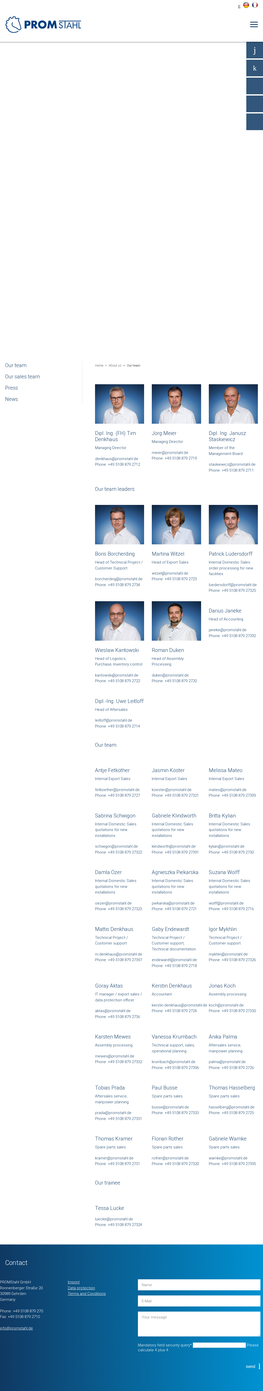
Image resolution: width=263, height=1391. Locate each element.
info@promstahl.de (16, 1328)
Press (11, 388)
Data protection (81, 1288)
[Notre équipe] (255, 5)
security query (165, 1345)
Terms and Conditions (87, 1293)
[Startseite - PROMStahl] (43, 24)
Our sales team (22, 376)
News (11, 399)
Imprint (74, 1282)
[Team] (246, 5)
